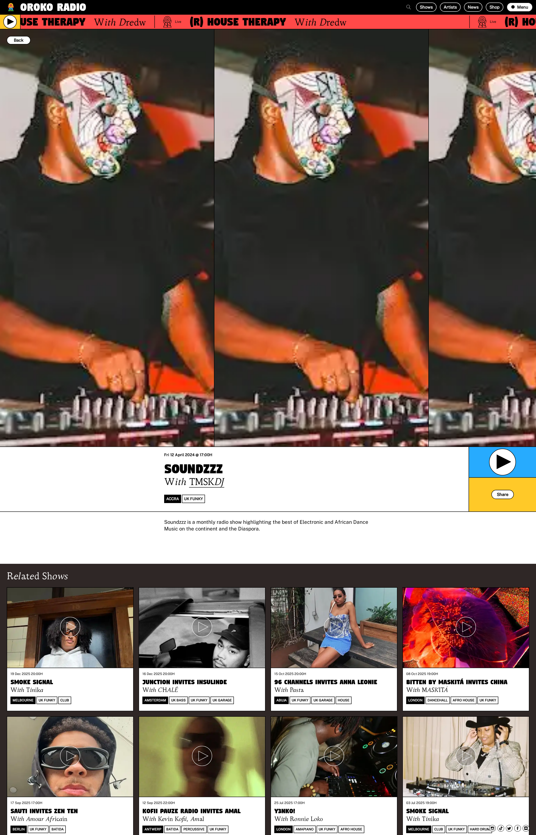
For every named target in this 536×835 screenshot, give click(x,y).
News (473, 7)
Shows (426, 7)
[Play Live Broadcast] (10, 22)
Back (18, 40)
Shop (495, 7)
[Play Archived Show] (502, 462)
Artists (450, 7)
